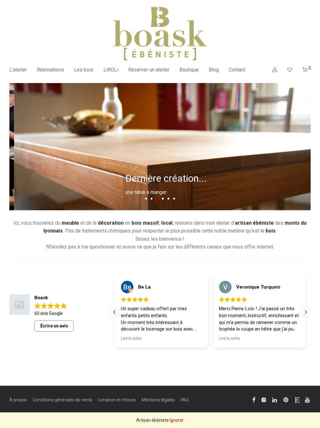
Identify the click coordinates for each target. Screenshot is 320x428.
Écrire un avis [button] (54, 325)
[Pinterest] (286, 399)
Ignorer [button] (177, 420)
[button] (305, 312)
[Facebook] (253, 399)
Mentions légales (158, 399)
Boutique (189, 70)
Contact (237, 70)
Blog (214, 70)
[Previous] (12, 146)
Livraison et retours (117, 399)
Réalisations (50, 70)
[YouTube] (308, 399)
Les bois (83, 70)
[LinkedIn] (275, 399)
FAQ (185, 399)
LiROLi (110, 70)
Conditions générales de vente (62, 399)
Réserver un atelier (148, 70)
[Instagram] (264, 399)
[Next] (307, 146)
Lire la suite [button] (131, 338)
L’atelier (18, 70)
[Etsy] (297, 399)
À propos (18, 399)
